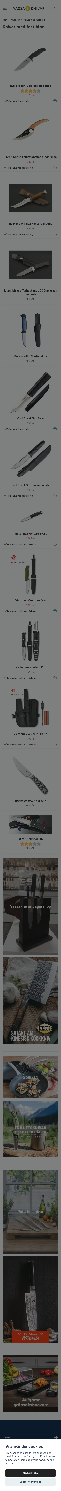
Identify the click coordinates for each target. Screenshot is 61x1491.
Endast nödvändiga (30, 1481)
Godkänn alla (30, 1473)
